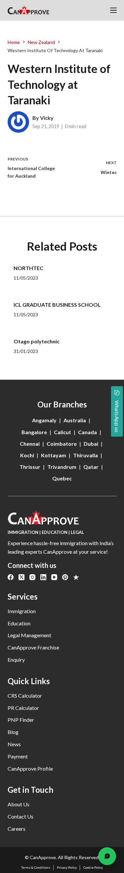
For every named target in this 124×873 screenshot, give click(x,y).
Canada (87, 432)
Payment (18, 756)
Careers (16, 828)
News (14, 744)
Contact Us (20, 816)
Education (19, 623)
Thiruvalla (85, 455)
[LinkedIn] (43, 577)
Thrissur (30, 467)
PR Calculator (23, 708)
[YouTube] (54, 577)
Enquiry (16, 659)
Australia (74, 420)
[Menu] (113, 10)
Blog (13, 732)
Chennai (30, 443)
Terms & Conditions (35, 867)
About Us (18, 804)
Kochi (27, 455)
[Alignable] (76, 577)
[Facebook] (11, 577)
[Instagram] (32, 577)
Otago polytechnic (37, 341)
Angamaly (44, 420)
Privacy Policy (67, 867)
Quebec (62, 478)
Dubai (91, 443)
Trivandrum (61, 467)
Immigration (22, 611)
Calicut (62, 432)
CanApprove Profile (30, 768)
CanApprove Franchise (33, 647)
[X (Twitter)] (21, 577)
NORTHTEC (28, 268)
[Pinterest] (65, 577)
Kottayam (53, 455)
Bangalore (34, 432)
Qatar (91, 467)
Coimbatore (62, 443)
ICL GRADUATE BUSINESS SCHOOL (57, 304)
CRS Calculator (25, 695)
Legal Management (29, 635)
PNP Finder (21, 719)
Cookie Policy (93, 867)
